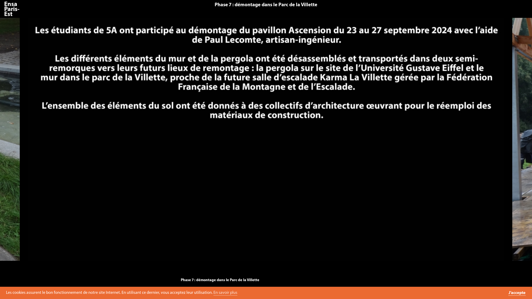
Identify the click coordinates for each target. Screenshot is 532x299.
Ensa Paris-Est (12, 9)
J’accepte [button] (517, 293)
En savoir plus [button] (225, 293)
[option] (266, 141)
